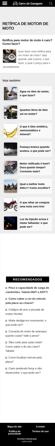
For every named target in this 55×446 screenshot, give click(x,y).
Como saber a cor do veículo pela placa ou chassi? (25, 301)
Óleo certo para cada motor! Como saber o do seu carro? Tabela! (23, 346)
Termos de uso (40, 431)
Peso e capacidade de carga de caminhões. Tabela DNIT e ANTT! (27, 290)
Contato (40, 427)
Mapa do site (14, 427)
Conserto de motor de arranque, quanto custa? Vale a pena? (26, 333)
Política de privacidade (14, 432)
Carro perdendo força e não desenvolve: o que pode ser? (23, 370)
